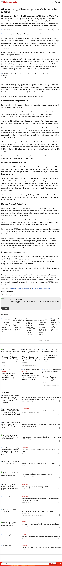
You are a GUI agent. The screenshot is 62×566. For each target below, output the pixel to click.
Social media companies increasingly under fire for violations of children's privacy (38, 412)
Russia (11, 288)
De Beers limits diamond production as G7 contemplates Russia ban (31, 74)
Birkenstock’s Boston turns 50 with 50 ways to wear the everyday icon (10, 360)
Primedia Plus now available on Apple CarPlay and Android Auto (50, 380)
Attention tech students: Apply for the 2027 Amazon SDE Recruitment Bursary (30, 377)
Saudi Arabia (17, 288)
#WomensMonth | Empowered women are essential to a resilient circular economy (40, 499)
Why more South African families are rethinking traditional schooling (41, 525)
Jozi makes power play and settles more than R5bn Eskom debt (41, 450)
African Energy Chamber (44, 288)
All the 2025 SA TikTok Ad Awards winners (30, 329)
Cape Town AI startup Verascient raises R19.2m (51, 357)
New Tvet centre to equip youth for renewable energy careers (9, 377)
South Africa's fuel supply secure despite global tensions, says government (6, 327)
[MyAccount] (59, 2)
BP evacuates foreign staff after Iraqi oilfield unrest (18, 328)
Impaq (23, 528)
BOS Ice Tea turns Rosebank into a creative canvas (38, 463)
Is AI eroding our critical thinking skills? (35, 487)
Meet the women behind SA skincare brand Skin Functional (41, 536)
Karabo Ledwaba (25, 401)
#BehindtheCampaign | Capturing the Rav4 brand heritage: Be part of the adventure (41, 425)
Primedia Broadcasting (27, 365)
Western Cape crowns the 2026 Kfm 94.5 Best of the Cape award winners (31, 360)
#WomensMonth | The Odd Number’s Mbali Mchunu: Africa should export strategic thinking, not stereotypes (41, 398)
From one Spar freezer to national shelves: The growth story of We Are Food (41, 438)
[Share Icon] (59, 401)
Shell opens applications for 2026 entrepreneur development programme (37, 475)
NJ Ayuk (10, 29)
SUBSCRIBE (53, 563)
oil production (26, 288)
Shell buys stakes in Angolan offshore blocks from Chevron (54, 327)
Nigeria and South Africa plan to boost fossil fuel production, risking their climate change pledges (43, 329)
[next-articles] (60, 321)
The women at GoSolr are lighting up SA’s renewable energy (41, 547)
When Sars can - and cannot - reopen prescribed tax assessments (39, 512)
